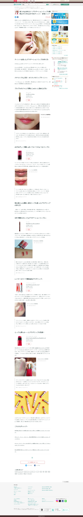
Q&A (28, 2)
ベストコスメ (49, 2)
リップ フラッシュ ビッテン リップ (32, 284)
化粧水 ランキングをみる (63, 88)
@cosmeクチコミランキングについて (47, 501)
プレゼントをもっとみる (63, 74)
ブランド (22, 2)
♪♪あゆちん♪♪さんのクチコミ (23, 387)
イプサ (55, 78)
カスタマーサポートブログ (32, 502)
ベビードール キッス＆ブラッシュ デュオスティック (36, 338)
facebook (63, 501)
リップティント (32, 471)
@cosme (18, 487)
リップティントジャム (30, 94)
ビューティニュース (31, 490)
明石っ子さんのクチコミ (22, 326)
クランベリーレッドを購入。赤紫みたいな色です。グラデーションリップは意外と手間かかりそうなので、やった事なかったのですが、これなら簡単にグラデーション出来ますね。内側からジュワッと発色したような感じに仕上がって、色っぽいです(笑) (32, 322)
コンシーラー (35, 298)
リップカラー (20, 473)
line (66, 501)
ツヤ (25, 111)
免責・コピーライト (31, 498)
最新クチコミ (30, 493)
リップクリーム (27, 67)
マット (43, 349)
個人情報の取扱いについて (18, 501)
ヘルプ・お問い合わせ (31, 500)
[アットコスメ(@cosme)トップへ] (17, 4)
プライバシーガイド (17, 504)
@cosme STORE (46, 488)
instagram (57, 501)
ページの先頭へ (66, 481)
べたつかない (42, 351)
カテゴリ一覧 (45, 2)
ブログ (25, 2)
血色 (16, 473)
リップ (37, 471)
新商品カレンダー (31, 491)
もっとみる (66, 55)
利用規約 (15, 500)
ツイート (29, 465)
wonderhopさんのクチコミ (22, 196)
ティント (37, 23)
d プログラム (56, 84)
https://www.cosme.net (46, 117)
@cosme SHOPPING (47, 486)
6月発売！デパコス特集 (56, 53)
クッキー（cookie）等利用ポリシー (19, 502)
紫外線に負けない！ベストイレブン (58, 50)
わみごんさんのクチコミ (22, 140)
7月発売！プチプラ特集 (56, 48)
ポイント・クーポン (17, 491)
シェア (38, 465)
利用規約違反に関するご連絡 (32, 501)
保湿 (46, 471)
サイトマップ (44, 500)
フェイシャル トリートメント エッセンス (58, 82)
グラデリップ (26, 471)
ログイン (67, 0)
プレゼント (30, 488)
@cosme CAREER (47, 490)
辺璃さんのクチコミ (21, 272)
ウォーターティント (30, 152)
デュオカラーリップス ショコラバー (33, 223)
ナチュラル (29, 473)
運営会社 (43, 498)
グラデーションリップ (19, 471)
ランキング (18, 2)
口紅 (41, 471)
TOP (15, 2)
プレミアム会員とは (17, 498)
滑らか (25, 473)
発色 (49, 471)
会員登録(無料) (62, 0)
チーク (22, 349)
